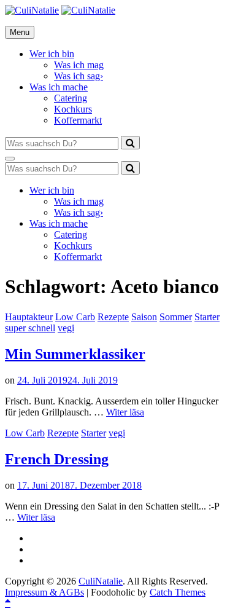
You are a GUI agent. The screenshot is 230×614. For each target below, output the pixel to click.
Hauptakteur (29, 317)
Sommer (175, 317)
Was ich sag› (78, 76)
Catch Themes (177, 592)
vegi (66, 328)
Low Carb (75, 317)
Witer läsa (125, 412)
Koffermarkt (78, 120)
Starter (207, 317)
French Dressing (57, 459)
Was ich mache (58, 87)
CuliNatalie (101, 581)
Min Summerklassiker (75, 354)
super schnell (30, 328)
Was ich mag (79, 65)
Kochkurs (73, 109)
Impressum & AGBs (44, 592)
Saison (144, 317)
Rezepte (113, 317)
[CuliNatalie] (88, 10)
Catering (70, 98)
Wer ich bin (51, 54)
